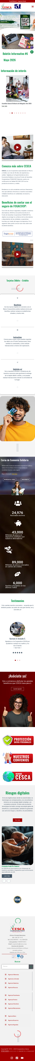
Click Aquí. (14, 474)
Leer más (4, 108)
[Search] (31, 967)
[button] (32, 6)
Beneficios (17, 304)
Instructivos (17, 337)
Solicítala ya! (17, 369)
